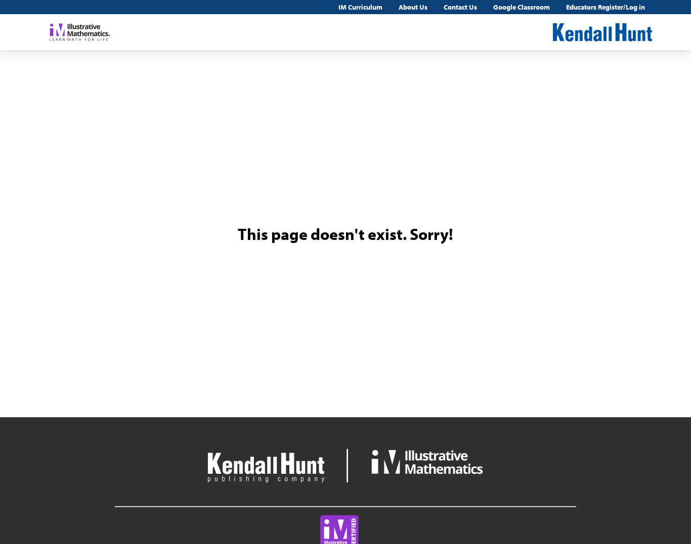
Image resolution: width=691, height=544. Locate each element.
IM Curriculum (360, 7)
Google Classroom (521, 7)
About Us (413, 7)
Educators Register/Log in (605, 7)
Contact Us (460, 7)
